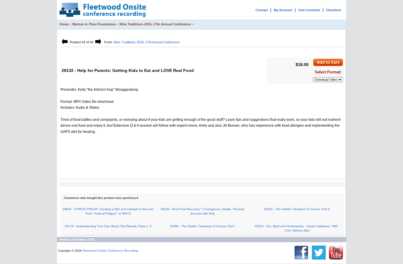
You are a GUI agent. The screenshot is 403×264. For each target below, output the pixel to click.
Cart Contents (309, 10)
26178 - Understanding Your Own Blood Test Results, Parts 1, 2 (108, 226)
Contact (261, 10)
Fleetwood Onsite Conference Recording (110, 250)
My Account (283, 10)
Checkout (333, 10)
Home (64, 24)
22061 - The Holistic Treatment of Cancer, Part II (297, 209)
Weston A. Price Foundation (94, 24)
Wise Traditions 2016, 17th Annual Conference (155, 24)
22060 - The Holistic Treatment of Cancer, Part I (202, 226)
